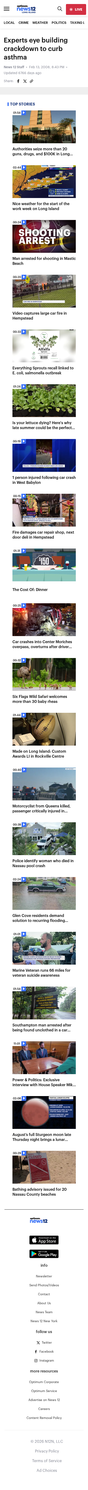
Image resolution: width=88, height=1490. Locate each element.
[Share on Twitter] (25, 81)
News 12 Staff (14, 67)
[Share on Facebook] (18, 81)
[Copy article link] (31, 81)
